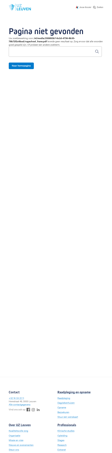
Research (62, 445)
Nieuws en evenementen (21, 445)
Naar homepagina (21, 65)
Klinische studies (65, 430)
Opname (61, 407)
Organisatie (14, 435)
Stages (60, 440)
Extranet (61, 449)
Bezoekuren (63, 412)
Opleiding (62, 435)
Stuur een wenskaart (67, 416)
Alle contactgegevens (19, 404)
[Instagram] (33, 409)
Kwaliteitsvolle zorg (18, 430)
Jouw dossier (85, 7)
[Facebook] (28, 409)
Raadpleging (63, 398)
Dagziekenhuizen (66, 402)
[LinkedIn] (38, 409)
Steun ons (14, 449)
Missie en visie (16, 440)
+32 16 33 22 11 (16, 398)
